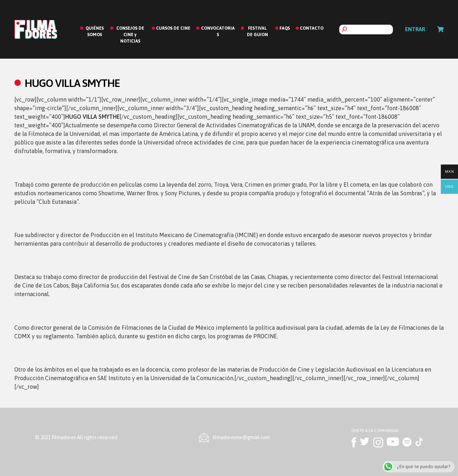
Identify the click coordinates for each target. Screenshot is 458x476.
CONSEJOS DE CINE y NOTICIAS (130, 35)
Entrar (415, 29)
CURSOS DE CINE (173, 28)
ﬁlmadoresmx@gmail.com (241, 437)
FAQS (284, 28)
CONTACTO (311, 28)
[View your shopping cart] (440, 29)
